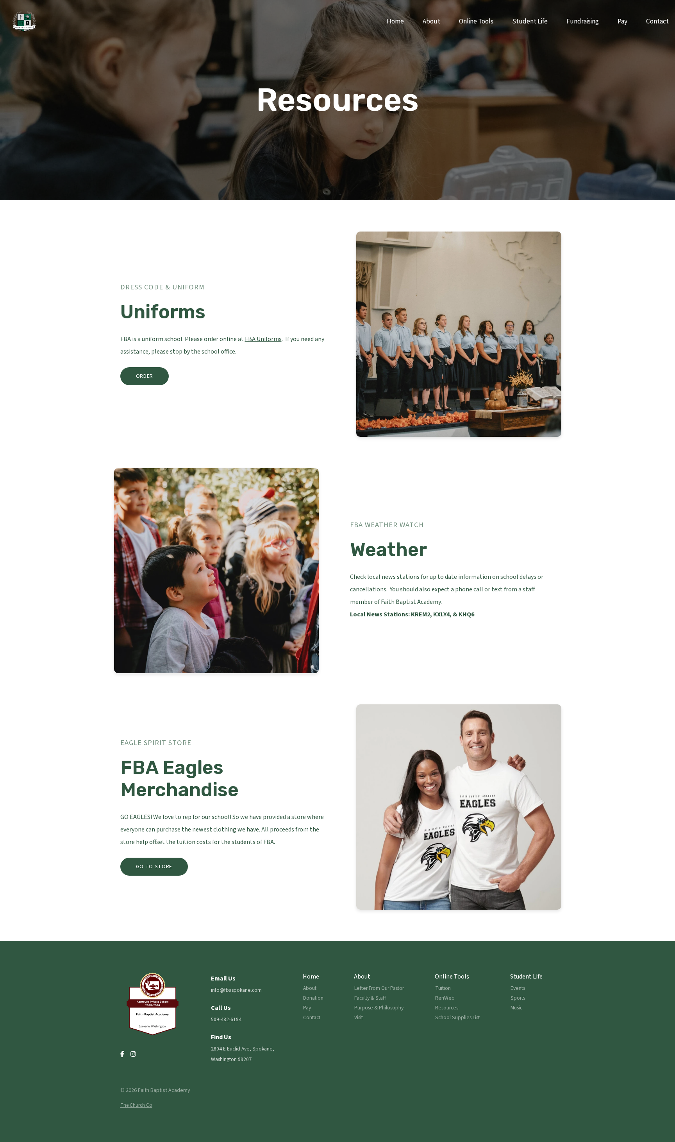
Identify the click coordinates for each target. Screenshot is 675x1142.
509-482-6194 (226, 1019)
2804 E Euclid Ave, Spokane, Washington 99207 (242, 1054)
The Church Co (136, 1105)
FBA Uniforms (263, 339)
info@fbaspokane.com (236, 990)
